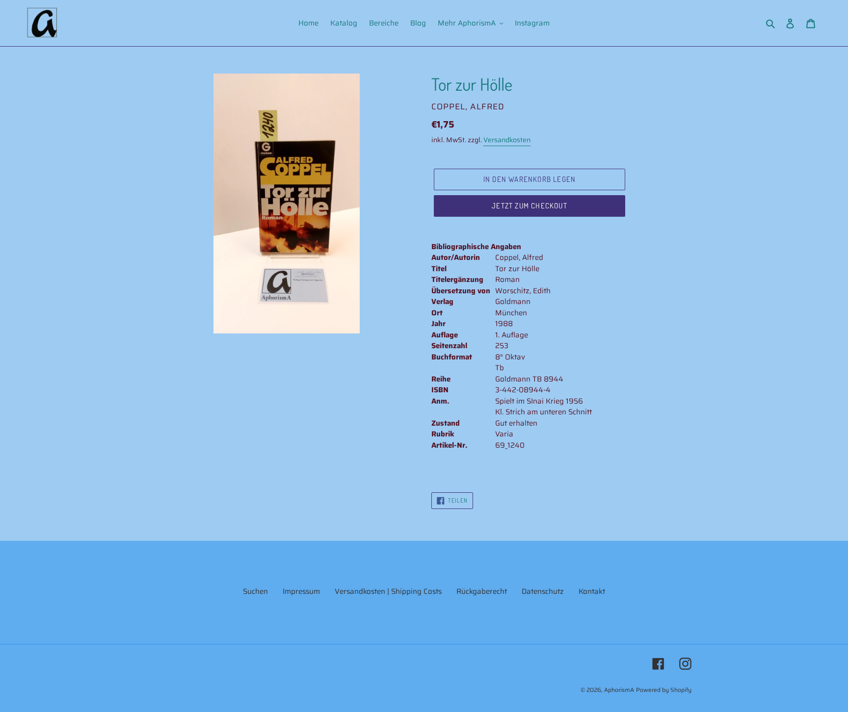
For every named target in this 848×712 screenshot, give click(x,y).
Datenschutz (543, 591)
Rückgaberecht (481, 591)
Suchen (255, 591)
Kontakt (592, 591)
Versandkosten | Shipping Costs (388, 591)
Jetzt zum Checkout (529, 205)
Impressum (301, 591)
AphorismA (619, 689)
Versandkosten (506, 139)
